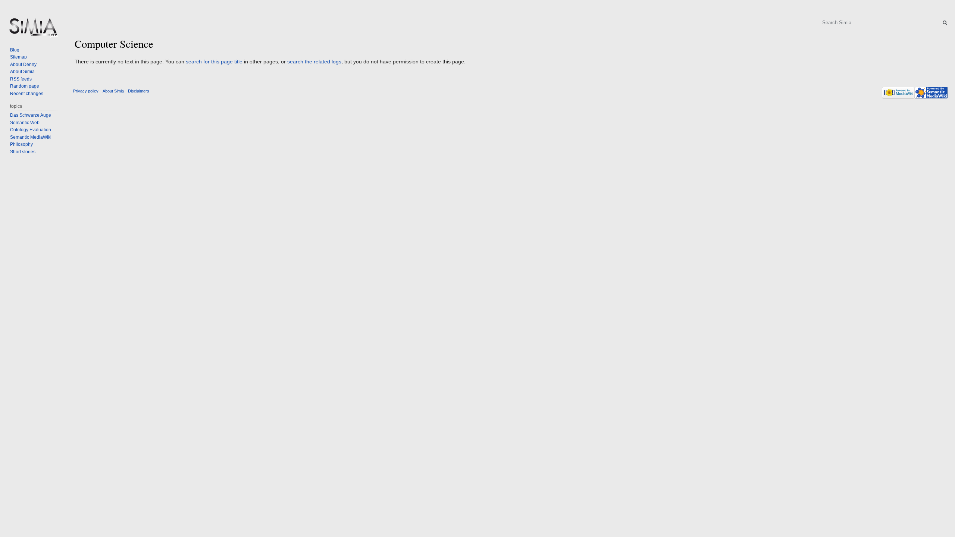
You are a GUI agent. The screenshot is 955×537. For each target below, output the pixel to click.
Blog (14, 50)
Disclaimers (138, 91)
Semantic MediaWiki (30, 137)
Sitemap (18, 57)
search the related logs (314, 62)
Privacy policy (85, 91)
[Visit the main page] (33, 30)
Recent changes (26, 93)
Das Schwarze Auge (30, 115)
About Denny (23, 64)
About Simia (22, 71)
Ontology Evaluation (30, 129)
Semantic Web (25, 122)
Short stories (22, 151)
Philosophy (21, 144)
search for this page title (214, 62)
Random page (24, 86)
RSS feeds (21, 79)
